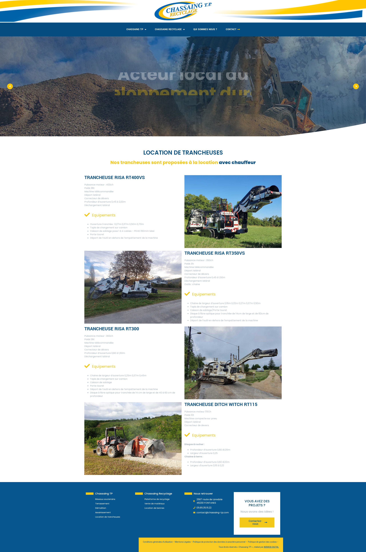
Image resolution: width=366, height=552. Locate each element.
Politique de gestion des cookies (262, 542)
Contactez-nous (255, 522)
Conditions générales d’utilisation (158, 542)
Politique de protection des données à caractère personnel (219, 542)
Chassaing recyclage (168, 29)
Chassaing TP (134, 29)
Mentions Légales (183, 542)
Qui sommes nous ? (205, 29)
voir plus (181, 107)
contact (231, 29)
